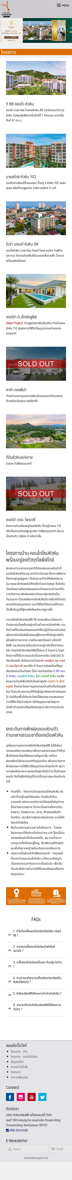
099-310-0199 (18, 1130)
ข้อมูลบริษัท (17, 1061)
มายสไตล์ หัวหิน (25, 676)
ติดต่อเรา (16, 1072)
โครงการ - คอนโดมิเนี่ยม (24, 1056)
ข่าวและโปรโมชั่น (19, 1066)
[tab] (36, 934)
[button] (4, 30)
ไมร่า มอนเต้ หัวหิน (46, 676)
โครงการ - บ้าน (19, 1051)
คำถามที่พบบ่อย (19, 1077)
